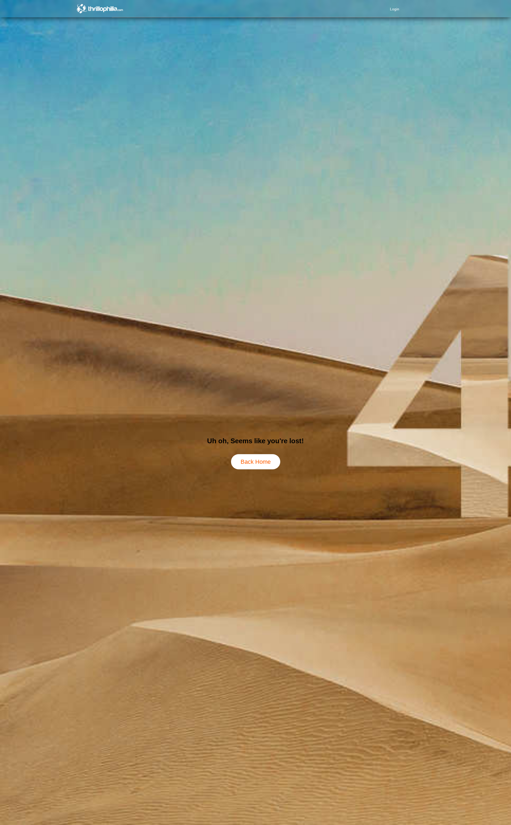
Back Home (256, 461)
